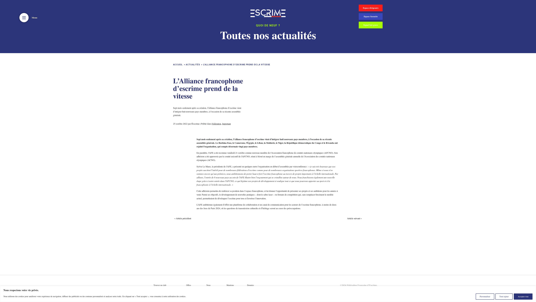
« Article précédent (182, 218)
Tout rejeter (504, 296)
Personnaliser (485, 296)
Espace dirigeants (370, 7)
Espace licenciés (371, 16)
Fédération (216, 123)
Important (226, 123)
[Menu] (24, 17)
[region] (268, 294)
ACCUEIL (178, 64)
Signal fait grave (370, 24)
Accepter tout (523, 296)
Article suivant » (354, 218)
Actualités (193, 64)
